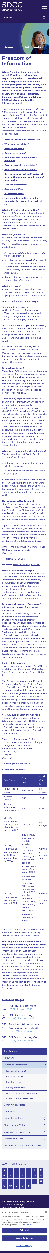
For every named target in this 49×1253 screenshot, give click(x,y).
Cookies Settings (24, 1246)
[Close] (46, 1212)
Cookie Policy (25, 1225)
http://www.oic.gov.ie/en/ (26, 565)
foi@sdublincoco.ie (21, 82)
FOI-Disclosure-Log (20, 1015)
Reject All (24, 1230)
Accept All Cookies (24, 1238)
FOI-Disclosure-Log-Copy (24, 1037)
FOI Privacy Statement (22, 1006)
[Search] (44, 18)
